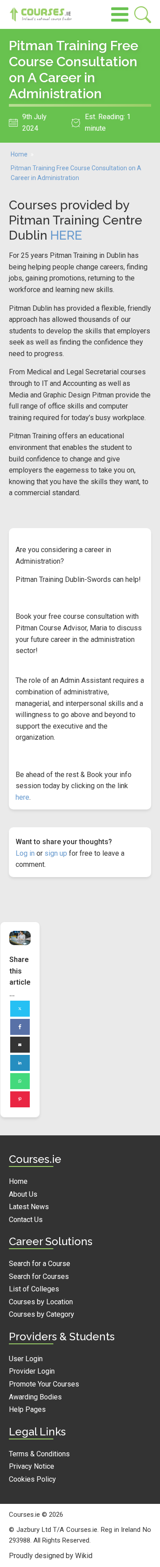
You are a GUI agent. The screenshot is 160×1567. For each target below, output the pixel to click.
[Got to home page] (44, 14)
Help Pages (27, 1409)
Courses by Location (41, 1302)
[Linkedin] (19, 1063)
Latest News (29, 1206)
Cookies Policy (32, 1479)
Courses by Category (41, 1314)
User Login (26, 1359)
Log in (25, 853)
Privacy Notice (31, 1466)
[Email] (19, 1045)
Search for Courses (39, 1276)
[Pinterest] (19, 1099)
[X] (19, 1009)
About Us (23, 1194)
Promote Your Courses (44, 1384)
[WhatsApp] (19, 1081)
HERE (66, 235)
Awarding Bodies (35, 1397)
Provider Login (32, 1371)
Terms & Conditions (39, 1454)
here (22, 797)
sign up (55, 853)
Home (19, 154)
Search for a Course (39, 1263)
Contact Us (26, 1219)
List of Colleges (34, 1289)
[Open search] (142, 14)
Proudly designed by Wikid (50, 1555)
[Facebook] (19, 1027)
